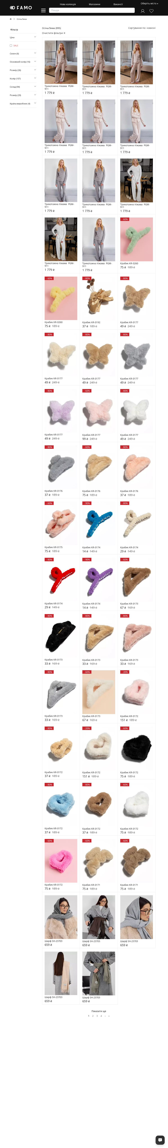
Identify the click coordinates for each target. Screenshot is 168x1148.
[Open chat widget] (160, 1140)
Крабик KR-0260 (129, 263)
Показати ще (99, 1011)
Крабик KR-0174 (91, 547)
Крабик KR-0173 (129, 603)
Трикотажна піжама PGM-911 (59, 87)
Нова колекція (68, 4)
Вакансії (118, 4)
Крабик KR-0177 (129, 322)
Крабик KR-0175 (54, 547)
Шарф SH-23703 (53, 941)
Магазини (94, 4)
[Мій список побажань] (151, 10)
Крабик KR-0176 (54, 491)
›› (109, 1015)
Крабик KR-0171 (91, 885)
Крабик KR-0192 (91, 322)
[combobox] (151, 27)
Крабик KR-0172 (129, 716)
